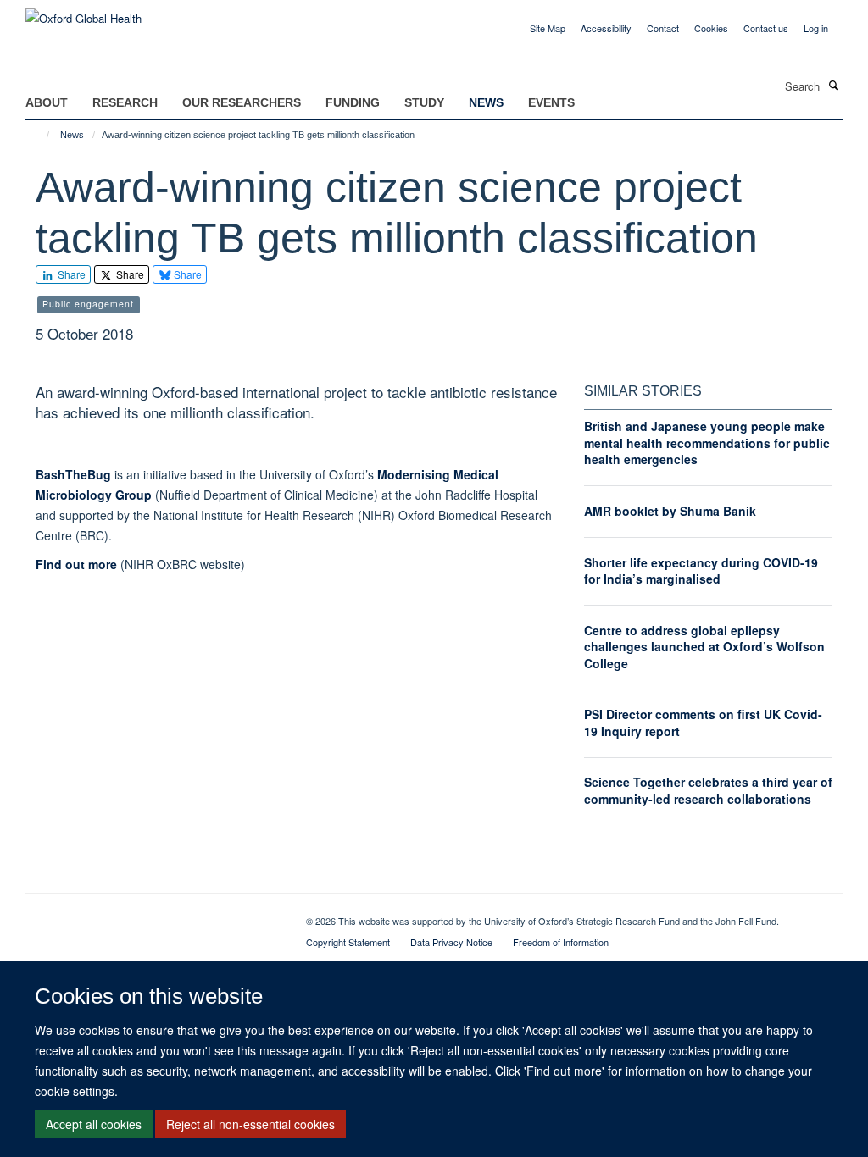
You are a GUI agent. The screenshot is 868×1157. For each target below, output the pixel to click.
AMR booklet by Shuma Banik (670, 510)
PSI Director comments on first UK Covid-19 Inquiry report (703, 722)
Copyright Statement (348, 942)
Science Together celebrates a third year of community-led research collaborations (708, 790)
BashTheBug (73, 474)
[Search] (833, 84)
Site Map (547, 28)
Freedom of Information (561, 942)
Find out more (76, 564)
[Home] (40, 134)
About (46, 102)
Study (424, 102)
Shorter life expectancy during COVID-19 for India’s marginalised (701, 571)
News (486, 102)
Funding (353, 102)
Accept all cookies (94, 1123)
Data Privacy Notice (451, 942)
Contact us (765, 28)
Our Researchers (241, 102)
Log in (816, 28)
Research (125, 102)
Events (551, 102)
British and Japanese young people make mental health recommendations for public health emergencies (707, 443)
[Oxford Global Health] (83, 12)
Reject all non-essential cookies (250, 1123)
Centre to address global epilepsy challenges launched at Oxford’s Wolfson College (704, 647)
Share (70, 274)
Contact (663, 28)
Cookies (711, 28)
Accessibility (606, 28)
